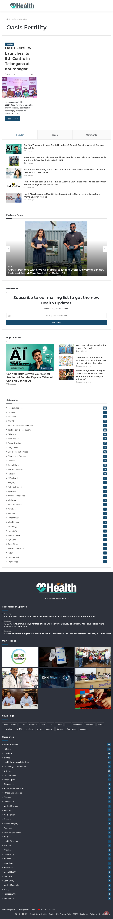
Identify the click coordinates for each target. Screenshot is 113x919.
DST (67, 724)
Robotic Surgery (15, 487)
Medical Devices (15, 469)
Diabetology (13, 518)
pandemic (29, 729)
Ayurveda (12, 491)
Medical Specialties (16, 496)
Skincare (12, 434)
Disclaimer (84, 914)
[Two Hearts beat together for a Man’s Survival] (66, 349)
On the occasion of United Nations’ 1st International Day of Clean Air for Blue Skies (91, 360)
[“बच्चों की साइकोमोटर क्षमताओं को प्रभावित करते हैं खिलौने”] (93, 699)
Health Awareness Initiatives (20, 425)
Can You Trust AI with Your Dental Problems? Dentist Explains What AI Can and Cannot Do (29, 377)
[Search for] (109, 7)
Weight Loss (13, 522)
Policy (10, 553)
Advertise (43, 914)
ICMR (100, 724)
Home (11, 19)
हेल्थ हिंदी (11, 421)
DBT (50, 724)
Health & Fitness (15, 408)
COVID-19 (33, 724)
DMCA (75, 914)
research (49, 729)
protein (39, 729)
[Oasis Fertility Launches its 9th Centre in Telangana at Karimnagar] (19, 87)
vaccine (83, 729)
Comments (91, 135)
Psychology (13, 562)
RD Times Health (48, 910)
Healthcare (77, 724)
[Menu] (3, 7)
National (11, 412)
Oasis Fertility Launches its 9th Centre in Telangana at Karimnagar (18, 58)
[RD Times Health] (22, 6)
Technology (71, 729)
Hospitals (9, 44)
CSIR (43, 724)
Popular (20, 135)
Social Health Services (18, 452)
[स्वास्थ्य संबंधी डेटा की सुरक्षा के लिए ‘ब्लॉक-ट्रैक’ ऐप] (56, 657)
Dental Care (13, 465)
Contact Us (54, 914)
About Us (34, 914)
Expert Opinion (14, 443)
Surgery (11, 482)
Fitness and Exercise (17, 456)
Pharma (11, 513)
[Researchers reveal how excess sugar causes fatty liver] (20, 678)
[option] (56, 248)
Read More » (12, 119)
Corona (22, 724)
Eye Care (12, 540)
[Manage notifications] (106, 913)
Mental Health (14, 535)
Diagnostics (13, 447)
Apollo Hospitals (10, 724)
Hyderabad (90, 724)
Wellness (12, 500)
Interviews (12, 531)
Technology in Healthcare (19, 430)
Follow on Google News (100, 914)
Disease (11, 461)
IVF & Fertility (14, 478)
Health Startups (15, 504)
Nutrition (12, 509)
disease (59, 724)
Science (60, 729)
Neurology (12, 526)
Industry (11, 474)
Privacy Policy (66, 914)
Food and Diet (14, 439)
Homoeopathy (14, 557)
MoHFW (19, 729)
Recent (55, 135)
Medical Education (16, 548)
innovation (8, 729)
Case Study (13, 544)
